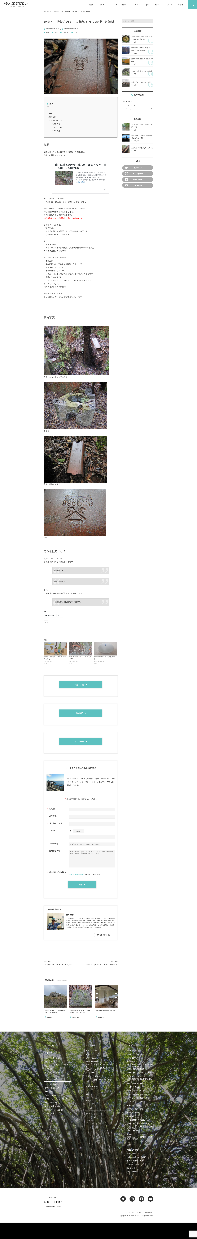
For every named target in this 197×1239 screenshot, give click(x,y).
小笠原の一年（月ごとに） (136, 1054)
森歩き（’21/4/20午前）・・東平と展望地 (100, 964)
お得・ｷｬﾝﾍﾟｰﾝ (92, 1086)
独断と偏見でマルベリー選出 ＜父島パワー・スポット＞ (140, 1065)
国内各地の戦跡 (132, 1150)
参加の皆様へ (90, 1072)
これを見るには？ (55, 120)
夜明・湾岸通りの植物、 (135, 1083)
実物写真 (52, 117)
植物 (135, 74)
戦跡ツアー (58, 570)
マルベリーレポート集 (135, 1101)
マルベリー (103, 5)
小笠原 (91, 5)
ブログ (169, 5)
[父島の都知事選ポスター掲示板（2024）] (126, 61)
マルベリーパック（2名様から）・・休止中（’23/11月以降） (98, 1069)
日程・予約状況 (91, 1058)
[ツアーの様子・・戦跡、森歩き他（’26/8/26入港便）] (126, 138)
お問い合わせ (149, 1212)
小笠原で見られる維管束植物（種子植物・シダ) (139, 1080)
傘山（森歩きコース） (53, 1102)
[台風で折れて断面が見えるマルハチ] (126, 149)
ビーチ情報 (131, 1061)
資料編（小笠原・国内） (135, 1109)
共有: (59, 124)
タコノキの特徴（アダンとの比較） (142, 71)
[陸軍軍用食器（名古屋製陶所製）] (105, 648)
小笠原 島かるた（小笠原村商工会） (140, 1123)
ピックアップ (130, 105)
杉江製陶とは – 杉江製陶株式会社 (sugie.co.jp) (63, 218)
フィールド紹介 (120, 5)
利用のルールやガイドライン (137, 1076)
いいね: (59, 127)
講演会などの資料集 (134, 1105)
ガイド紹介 (49, 1069)
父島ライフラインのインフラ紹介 (141, 82)
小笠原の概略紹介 (133, 1050)
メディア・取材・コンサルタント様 (98, 1080)
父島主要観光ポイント (135, 1058)
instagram (138, 173)
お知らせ (66, 32)
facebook (138, 179)
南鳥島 (129, 1134)
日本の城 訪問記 (133, 1164)
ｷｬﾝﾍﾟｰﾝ (158, 5)
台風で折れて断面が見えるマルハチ (142, 148)
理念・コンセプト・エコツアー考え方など (57, 1065)
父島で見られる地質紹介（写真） (139, 1098)
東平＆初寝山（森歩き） (53, 1106)
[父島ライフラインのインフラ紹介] (126, 83)
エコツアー (135, 5)
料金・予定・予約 (92, 1061)
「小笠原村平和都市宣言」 (136, 1120)
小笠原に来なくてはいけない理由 (139, 1072)
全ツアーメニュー (92, 1054)
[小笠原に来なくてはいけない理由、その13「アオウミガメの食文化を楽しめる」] (126, 39)
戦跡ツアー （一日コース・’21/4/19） (60, 964)
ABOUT (51, 1061)
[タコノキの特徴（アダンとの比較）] (126, 72)
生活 (135, 42)
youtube (137, 185)
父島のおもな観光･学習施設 (137, 1094)
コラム (76, 32)
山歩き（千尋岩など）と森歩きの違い (98, 1065)
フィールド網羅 (50, 1084)
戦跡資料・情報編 (133, 1112)
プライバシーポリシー (136, 1212)
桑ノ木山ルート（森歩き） (54, 1110)
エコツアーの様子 (92, 1050)
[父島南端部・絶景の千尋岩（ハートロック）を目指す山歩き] (126, 50)
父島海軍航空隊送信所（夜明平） (68, 602)
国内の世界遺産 (132, 1171)
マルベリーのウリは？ (53, 1058)
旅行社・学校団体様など (94, 1076)
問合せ (180, 5)
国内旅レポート (132, 1168)
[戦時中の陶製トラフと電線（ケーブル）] (80, 648)
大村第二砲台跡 (50, 1095)
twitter (138, 167)
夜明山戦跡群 (59, 581)
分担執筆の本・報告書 (53, 1072)
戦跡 (55, 32)
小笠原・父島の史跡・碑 (135, 1091)
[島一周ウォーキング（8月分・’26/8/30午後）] (126, 127)
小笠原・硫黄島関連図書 (135, 1069)
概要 (50, 113)
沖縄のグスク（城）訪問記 (136, 1157)
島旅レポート (131, 1153)
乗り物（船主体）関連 (135, 1161)
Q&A (147, 5)
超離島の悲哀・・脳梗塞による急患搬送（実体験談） (139, 1138)
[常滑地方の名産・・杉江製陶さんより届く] (55, 648)
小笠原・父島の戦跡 (52, 1088)
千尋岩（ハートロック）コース (56, 1099)
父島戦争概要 (131, 1116)
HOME (50, 1045)
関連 (58, 131)
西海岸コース (49, 1113)
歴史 (47, 32)
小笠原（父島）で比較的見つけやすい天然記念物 (139, 1127)
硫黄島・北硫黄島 (133, 1131)
